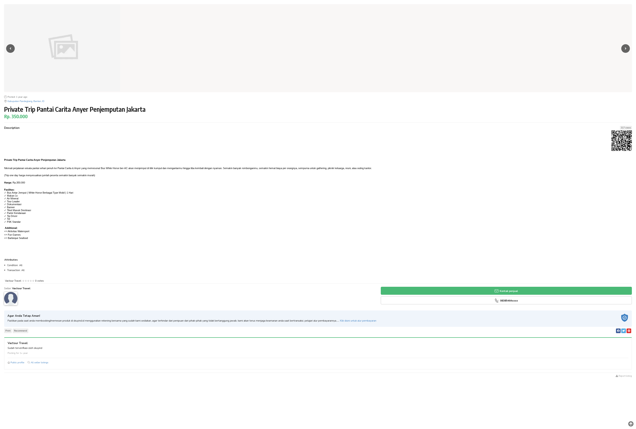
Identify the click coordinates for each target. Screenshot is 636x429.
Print (7, 330)
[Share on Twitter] (623, 330)
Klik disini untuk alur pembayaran (358, 320)
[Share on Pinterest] (629, 330)
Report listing (625, 376)
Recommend (20, 330)
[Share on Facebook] (618, 330)
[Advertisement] (318, 406)
